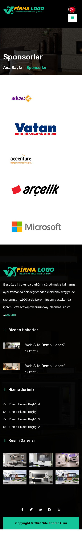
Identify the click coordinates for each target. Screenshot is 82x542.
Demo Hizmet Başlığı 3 (24, 419)
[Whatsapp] (59, 509)
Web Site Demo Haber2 (45, 366)
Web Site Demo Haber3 (45, 345)
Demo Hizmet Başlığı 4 (24, 404)
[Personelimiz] (41, 477)
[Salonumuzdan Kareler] (67, 460)
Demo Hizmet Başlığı (23, 411)
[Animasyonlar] (14, 460)
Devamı (10, 314)
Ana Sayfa (12, 68)
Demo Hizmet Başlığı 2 (24, 427)
